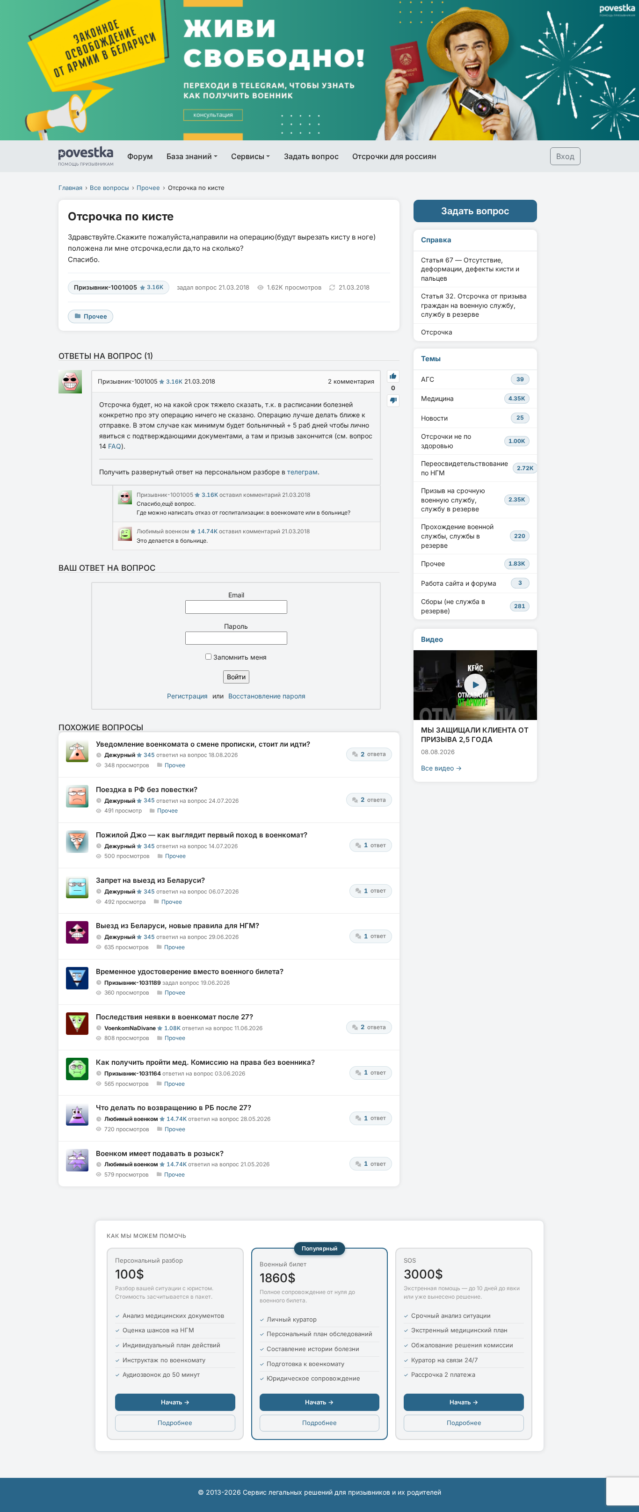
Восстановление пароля (266, 696)
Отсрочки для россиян (394, 156)
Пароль (236, 626)
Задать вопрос (311, 156)
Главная (70, 187)
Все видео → (441, 768)
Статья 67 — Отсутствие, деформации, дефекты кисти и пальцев (470, 269)
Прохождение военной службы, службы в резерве (473, 536)
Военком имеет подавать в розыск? (160, 1153)
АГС (472, 379)
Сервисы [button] (247, 156)
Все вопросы (109, 187)
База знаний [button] (189, 156)
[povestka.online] (85, 156)
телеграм (302, 472)
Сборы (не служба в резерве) (473, 606)
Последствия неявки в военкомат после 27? (174, 1016)
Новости (472, 418)
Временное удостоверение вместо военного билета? (189, 971)
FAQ (114, 446)
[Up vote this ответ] (393, 376)
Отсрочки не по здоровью (473, 441)
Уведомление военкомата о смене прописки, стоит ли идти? (203, 744)
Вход (565, 156)
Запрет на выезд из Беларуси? (150, 880)
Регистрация (187, 696)
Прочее (148, 187)
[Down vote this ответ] (393, 400)
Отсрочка (436, 332)
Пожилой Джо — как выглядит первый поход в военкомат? (201, 834)
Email (236, 595)
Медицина (473, 398)
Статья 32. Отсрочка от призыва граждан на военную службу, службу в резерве (474, 305)
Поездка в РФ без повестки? (146, 789)
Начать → (175, 1402)
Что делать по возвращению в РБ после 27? (173, 1107)
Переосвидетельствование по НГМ (477, 468)
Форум (140, 156)
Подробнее (175, 1422)
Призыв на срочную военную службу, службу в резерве (473, 500)
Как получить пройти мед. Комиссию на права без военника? (205, 1062)
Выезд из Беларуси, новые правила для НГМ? (177, 925)
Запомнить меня (239, 657)
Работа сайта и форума (471, 583)
